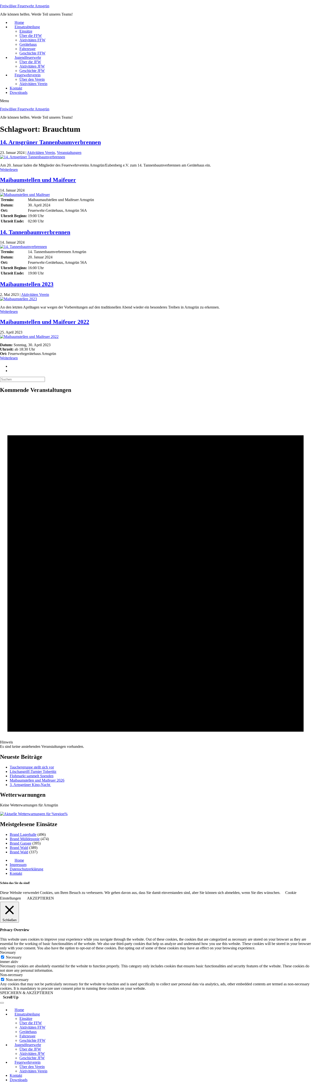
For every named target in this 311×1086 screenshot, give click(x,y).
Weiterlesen (9, 170)
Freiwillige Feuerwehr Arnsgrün (24, 6)
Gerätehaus (28, 44)
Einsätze (25, 31)
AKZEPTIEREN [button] (40, 898)
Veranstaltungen (69, 152)
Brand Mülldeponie (25, 839)
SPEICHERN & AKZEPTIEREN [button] (26, 993)
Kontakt (16, 88)
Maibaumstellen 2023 (26, 284)
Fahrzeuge (27, 49)
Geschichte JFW (32, 71)
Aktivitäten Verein (33, 84)
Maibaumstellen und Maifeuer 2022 (44, 322)
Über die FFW (30, 36)
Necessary (14, 957)
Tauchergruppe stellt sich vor (32, 767)
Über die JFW (30, 62)
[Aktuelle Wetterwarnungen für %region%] (34, 814)
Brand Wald (19, 848)
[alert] (155, 573)
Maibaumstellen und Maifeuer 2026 (37, 780)
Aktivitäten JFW (32, 66)
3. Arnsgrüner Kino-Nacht (30, 785)
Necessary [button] (8, 952)
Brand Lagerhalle (23, 834)
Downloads (18, 92)
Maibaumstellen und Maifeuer (38, 180)
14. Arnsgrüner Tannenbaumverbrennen (50, 142)
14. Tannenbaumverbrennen (35, 232)
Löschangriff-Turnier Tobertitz (33, 771)
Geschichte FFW (32, 53)
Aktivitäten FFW (32, 40)
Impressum (18, 865)
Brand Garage (20, 843)
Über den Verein (32, 79)
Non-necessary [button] (11, 975)
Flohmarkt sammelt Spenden (31, 776)
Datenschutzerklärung (26, 869)
